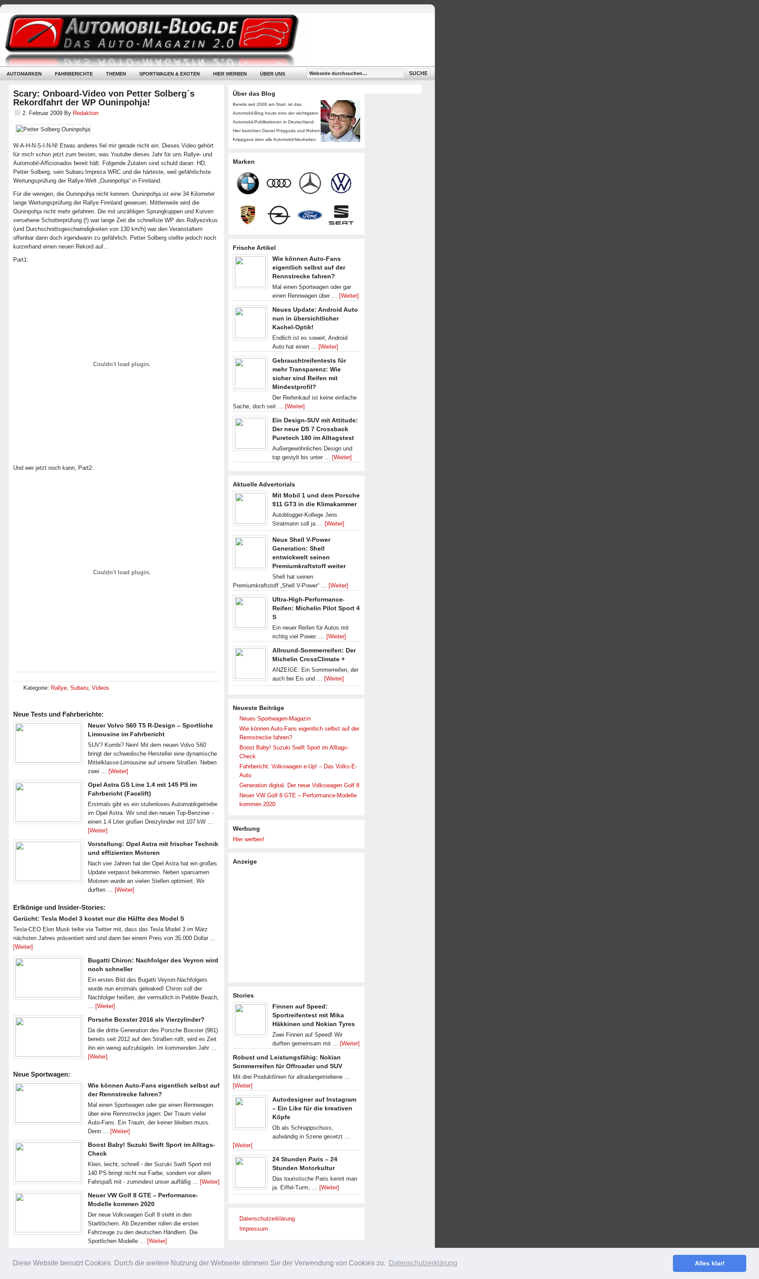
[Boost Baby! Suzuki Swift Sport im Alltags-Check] (48, 1164)
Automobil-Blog (211, 40)
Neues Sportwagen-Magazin (275, 718)
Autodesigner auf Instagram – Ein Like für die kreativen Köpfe (314, 1108)
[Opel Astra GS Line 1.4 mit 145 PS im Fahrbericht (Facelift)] (48, 804)
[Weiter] (118, 771)
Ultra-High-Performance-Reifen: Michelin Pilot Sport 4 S (316, 608)
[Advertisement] (299, 923)
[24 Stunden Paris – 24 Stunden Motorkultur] (250, 1174)
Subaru (79, 688)
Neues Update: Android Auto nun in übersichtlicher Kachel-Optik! (315, 318)
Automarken (24, 73)
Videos (100, 688)
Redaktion (85, 113)
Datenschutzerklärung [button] (423, 1263)
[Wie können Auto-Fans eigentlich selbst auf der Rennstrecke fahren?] (48, 1105)
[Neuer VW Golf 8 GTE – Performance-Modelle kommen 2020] (48, 1215)
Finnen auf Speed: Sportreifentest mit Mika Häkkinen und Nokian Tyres (313, 1015)
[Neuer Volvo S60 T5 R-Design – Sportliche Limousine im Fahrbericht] (48, 745)
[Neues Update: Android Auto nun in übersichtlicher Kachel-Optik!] (250, 325)
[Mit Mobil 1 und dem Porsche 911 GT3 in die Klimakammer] (250, 510)
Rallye (59, 688)
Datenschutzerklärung (267, 1218)
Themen (116, 73)
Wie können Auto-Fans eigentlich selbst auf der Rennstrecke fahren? (308, 267)
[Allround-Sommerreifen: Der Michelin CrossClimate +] (250, 665)
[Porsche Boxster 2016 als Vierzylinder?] (48, 1039)
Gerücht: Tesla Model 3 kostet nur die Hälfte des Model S (98, 918)
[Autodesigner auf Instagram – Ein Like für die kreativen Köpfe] (250, 1115)
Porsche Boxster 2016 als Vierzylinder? (146, 1019)
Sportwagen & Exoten (169, 73)
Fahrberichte (74, 73)
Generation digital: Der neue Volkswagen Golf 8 (299, 785)
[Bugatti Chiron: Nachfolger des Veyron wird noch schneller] (48, 980)
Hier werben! (248, 839)
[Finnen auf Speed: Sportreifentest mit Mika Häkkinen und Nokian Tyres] (250, 1021)
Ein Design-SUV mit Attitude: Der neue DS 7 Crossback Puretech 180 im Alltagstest (315, 429)
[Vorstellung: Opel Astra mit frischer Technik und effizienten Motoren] (48, 863)
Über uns (272, 73)
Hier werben (230, 73)
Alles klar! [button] (710, 1263)
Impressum (253, 1228)
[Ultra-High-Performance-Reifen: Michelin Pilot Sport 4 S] (250, 614)
